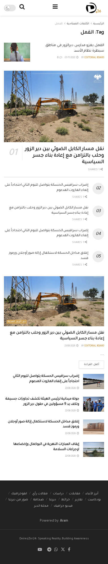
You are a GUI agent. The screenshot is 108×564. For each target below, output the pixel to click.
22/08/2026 (70, 411)
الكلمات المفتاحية (78, 23)
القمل (59, 23)
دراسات (58, 494)
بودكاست (94, 500)
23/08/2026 (70, 346)
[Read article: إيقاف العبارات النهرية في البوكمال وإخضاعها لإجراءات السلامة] (93, 449)
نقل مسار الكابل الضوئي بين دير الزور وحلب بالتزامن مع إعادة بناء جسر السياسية (64, 156)
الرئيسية (98, 23)
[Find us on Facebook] (69, 550)
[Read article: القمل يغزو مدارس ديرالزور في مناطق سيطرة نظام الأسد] (17, 52)
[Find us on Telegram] (49, 550)
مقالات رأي (40, 494)
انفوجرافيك (19, 494)
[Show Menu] (55, 8)
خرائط (65, 500)
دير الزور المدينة (17, 321)
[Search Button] (22, 8)
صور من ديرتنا (18, 500)
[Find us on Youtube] (40, 550)
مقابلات (74, 494)
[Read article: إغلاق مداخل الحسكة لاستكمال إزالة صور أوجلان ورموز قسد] (93, 426)
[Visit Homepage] (93, 8)
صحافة (38, 500)
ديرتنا (52, 500)
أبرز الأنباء (91, 494)
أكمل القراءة (89, 363)
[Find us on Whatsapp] (56, 550)
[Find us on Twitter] (63, 550)
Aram (63, 521)
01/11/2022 (70, 58)
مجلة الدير (41, 506)
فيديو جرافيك (63, 506)
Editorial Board (94, 58)
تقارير (79, 500)
